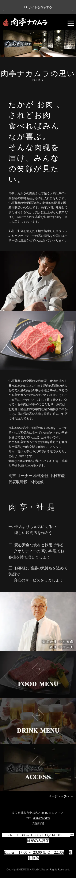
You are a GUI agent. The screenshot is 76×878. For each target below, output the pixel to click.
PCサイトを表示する (38, 7)
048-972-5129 (41, 818)
